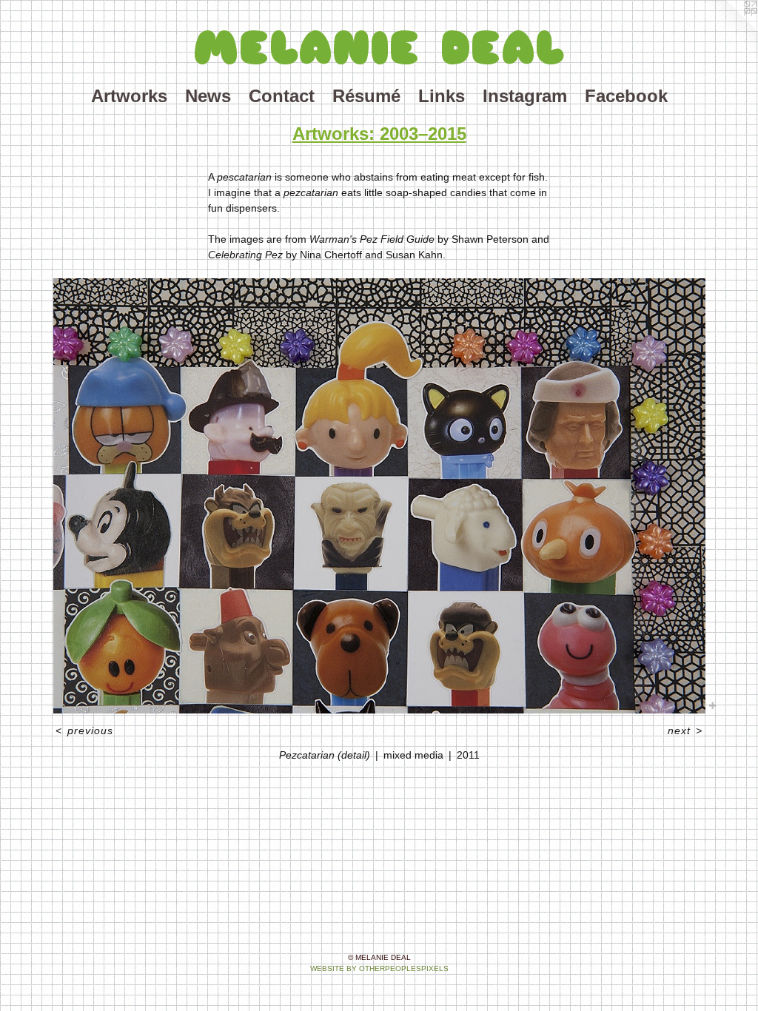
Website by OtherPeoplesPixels (379, 968)
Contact (282, 96)
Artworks (129, 96)
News (208, 96)
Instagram (525, 96)
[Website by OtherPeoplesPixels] (728, 29)
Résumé (366, 96)
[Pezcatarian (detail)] (379, 495)
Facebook (626, 96)
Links (441, 96)
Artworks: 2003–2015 (379, 134)
